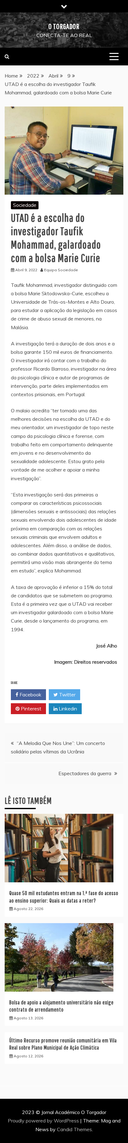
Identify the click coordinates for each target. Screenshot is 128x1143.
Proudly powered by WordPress (44, 1120)
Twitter (66, 694)
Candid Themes (74, 1129)
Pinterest (30, 708)
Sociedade (24, 205)
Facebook (29, 694)
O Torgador (64, 26)
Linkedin (67, 708)
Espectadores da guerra (84, 773)
